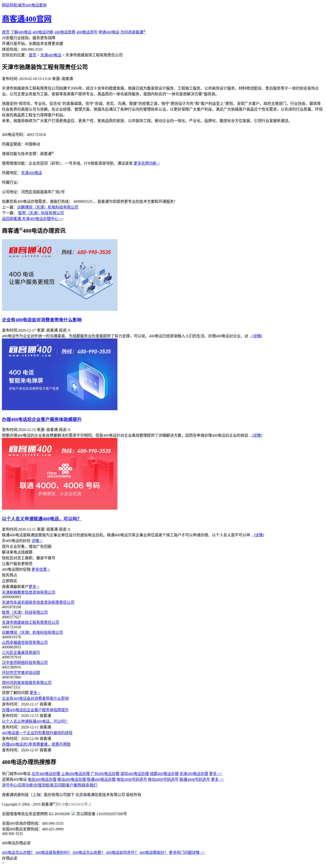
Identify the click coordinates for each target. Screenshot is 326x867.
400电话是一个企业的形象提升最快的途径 (37, 733)
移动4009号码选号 (163, 779)
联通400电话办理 (101, 779)
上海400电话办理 (75, 774)
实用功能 (25, 785)
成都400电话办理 (164, 774)
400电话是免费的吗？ (53, 853)
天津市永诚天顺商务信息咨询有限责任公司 (38, 602)
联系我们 (89, 785)
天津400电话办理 (193, 774)
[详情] (257, 336)
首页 (6, 32)
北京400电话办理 (46, 774)
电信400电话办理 (42, 779)
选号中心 (9, 785)
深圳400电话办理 (134, 774)
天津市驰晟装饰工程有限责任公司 (30, 622)
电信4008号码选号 (131, 779)
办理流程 (41, 785)
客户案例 (73, 785)
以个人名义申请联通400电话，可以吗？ (42, 518)
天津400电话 (50, 55)
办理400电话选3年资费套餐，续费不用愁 (36, 744)
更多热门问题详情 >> (187, 853)
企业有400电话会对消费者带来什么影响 (42, 319)
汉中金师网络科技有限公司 (25, 663)
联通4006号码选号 (194, 779)
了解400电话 (21, 32)
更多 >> (215, 774)
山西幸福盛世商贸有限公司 (25, 643)
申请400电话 (108, 32)
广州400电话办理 (105, 774)
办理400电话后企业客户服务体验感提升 (42, 419)
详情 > (37, 541)
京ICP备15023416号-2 (73, 804)
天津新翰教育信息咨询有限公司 (28, 592)
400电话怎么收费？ (89, 853)
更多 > (34, 587)
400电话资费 (64, 32)
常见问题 (57, 785)
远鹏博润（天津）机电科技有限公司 (47, 207)
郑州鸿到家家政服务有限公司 (27, 683)
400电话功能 (42, 32)
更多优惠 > (41, 569)
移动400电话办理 (71, 779)
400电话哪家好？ (153, 853)
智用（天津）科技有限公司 (41, 213)
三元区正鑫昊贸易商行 (21, 653)
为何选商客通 (133, 32)
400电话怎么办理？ (18, 853)
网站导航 (9, 5)
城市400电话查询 (32, 5)
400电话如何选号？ (122, 853)
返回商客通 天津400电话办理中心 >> (32, 219)
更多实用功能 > (147, 163)
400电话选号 (86, 32)
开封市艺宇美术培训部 (21, 673)
